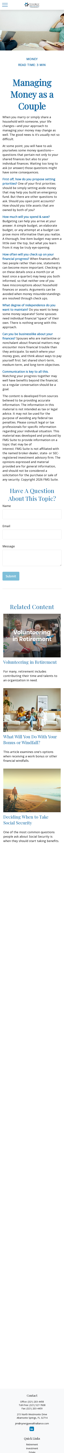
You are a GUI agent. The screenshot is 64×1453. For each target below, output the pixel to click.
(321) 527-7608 (37, 1405)
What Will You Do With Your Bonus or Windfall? (30, 739)
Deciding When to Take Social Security (25, 820)
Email (6, 526)
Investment (32, 1448)
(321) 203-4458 (36, 1401)
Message (8, 546)
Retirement (32, 1444)
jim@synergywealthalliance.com (32, 1423)
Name (6, 506)
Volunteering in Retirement (30, 662)
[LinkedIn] (32, 1429)
